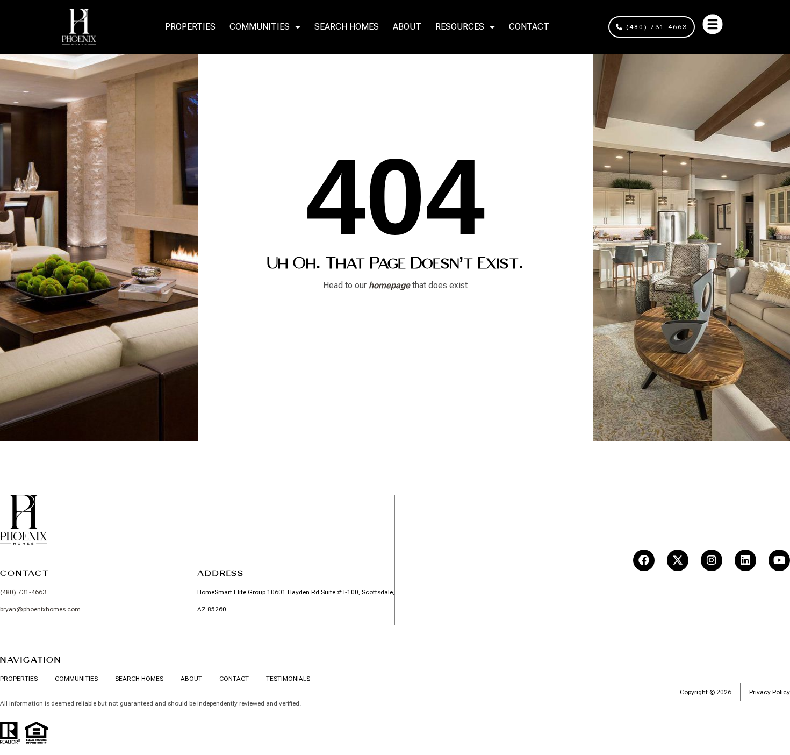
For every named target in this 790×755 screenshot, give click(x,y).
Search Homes (346, 27)
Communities (259, 27)
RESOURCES (459, 27)
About (407, 27)
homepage (389, 285)
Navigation (30, 660)
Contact (529, 27)
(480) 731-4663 (23, 592)
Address (220, 573)
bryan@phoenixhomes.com (40, 609)
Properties (190, 27)
